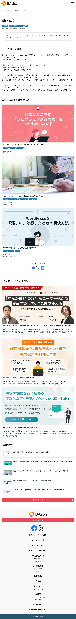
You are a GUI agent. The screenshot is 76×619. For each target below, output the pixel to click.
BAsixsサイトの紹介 (38, 535)
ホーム (3, 10)
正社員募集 (38, 599)
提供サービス (38, 569)
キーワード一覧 (38, 540)
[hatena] (42, 268)
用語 (26, 25)
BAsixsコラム (38, 545)
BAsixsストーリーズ (38, 551)
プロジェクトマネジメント (16, 25)
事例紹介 (38, 571)
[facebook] (33, 267)
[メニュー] (72, 3)
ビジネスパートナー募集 (38, 597)
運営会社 (37, 586)
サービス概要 (38, 566)
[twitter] (37, 267)
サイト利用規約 (38, 604)
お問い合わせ (38, 500)
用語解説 (17, 10)
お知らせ (38, 581)
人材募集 (38, 594)
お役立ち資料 (38, 558)
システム (5, 25)
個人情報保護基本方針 (38, 609)
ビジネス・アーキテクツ (37, 589)
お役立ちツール (10, 10)
